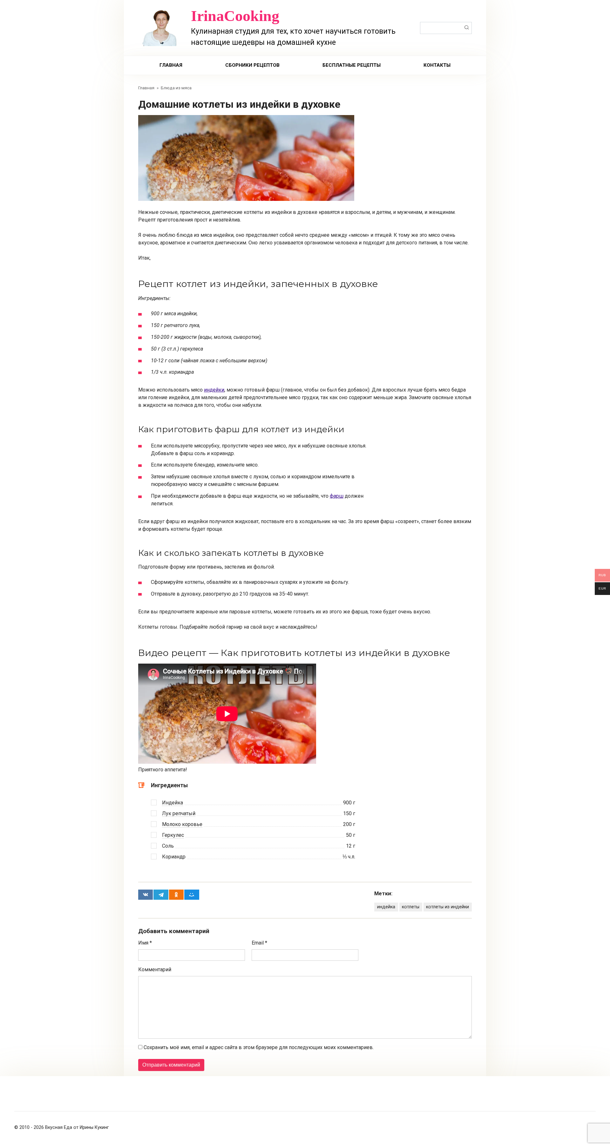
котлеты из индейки (447, 907)
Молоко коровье (182, 824)
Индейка (172, 803)
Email (259, 943)
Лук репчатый (178, 813)
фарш (336, 496)
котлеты (410, 907)
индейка (386, 907)
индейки (214, 390)
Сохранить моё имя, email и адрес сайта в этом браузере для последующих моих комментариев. (259, 1047)
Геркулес (173, 835)
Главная (170, 65)
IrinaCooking (235, 15)
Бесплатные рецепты (351, 65)
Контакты (437, 65)
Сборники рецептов (252, 65)
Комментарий (154, 969)
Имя (145, 943)
